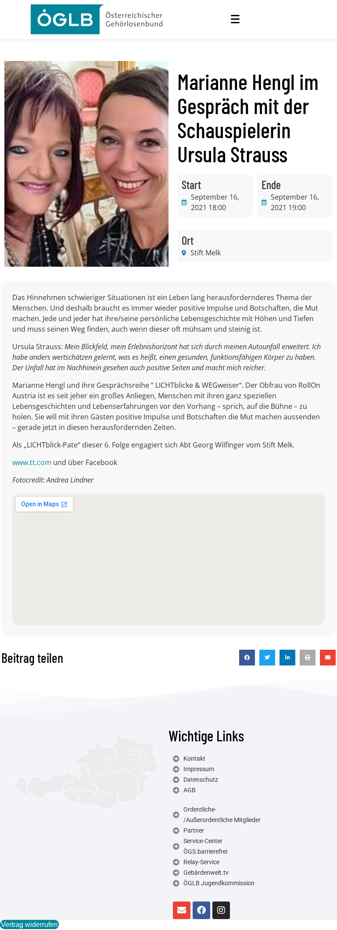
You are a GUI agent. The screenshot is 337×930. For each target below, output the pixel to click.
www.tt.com (31, 462)
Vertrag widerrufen (29, 924)
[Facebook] (201, 910)
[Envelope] (181, 910)
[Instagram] (221, 910)
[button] (247, 657)
